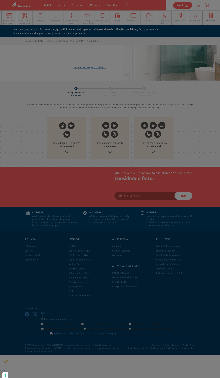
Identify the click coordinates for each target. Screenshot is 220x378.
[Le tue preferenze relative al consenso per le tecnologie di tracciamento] (5, 375)
